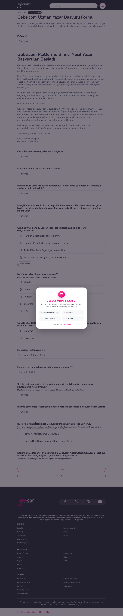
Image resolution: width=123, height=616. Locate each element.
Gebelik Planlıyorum (50, 312)
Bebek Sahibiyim (49, 318)
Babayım (69, 318)
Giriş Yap (67, 324)
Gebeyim (69, 312)
